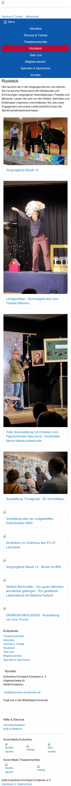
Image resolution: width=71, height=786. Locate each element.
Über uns (36, 55)
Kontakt (35, 75)
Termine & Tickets (35, 35)
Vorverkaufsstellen (14, 725)
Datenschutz (24, 784)
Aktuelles (36, 28)
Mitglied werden (35, 61)
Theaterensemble (35, 41)
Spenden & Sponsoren (36, 68)
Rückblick (35, 48)
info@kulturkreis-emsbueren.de (22, 692)
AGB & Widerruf (12, 729)
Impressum (8, 784)
